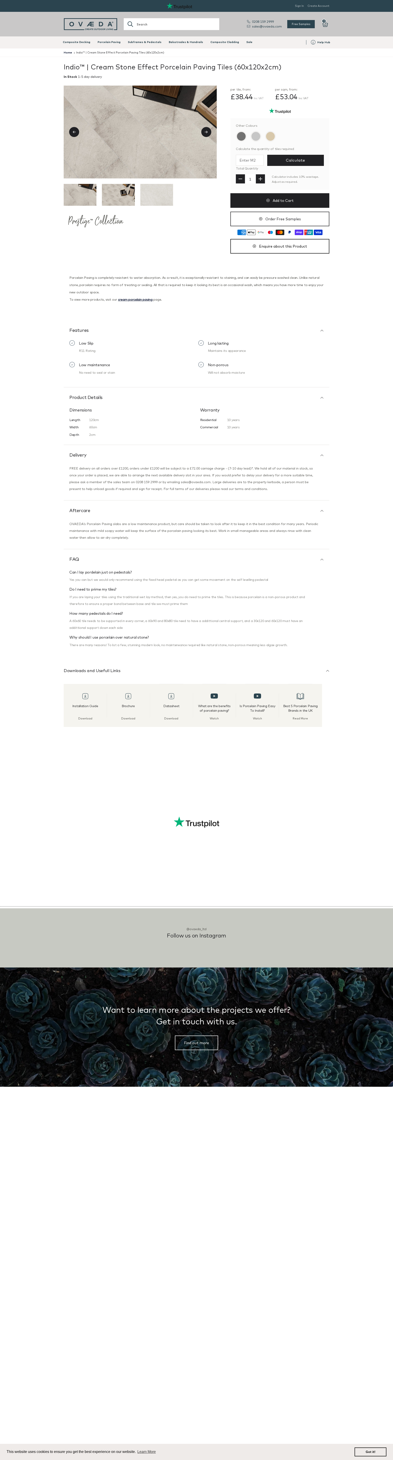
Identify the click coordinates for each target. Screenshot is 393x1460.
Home (68, 52)
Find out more (196, 1043)
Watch (214, 718)
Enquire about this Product (283, 246)
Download (85, 718)
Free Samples (301, 24)
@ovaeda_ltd (196, 929)
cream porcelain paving (135, 299)
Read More (300, 718)
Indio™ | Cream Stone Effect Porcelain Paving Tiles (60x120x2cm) (120, 52)
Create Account (318, 6)
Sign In (299, 6)
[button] (77, 132)
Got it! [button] (370, 1452)
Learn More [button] (146, 1452)
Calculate (295, 160)
